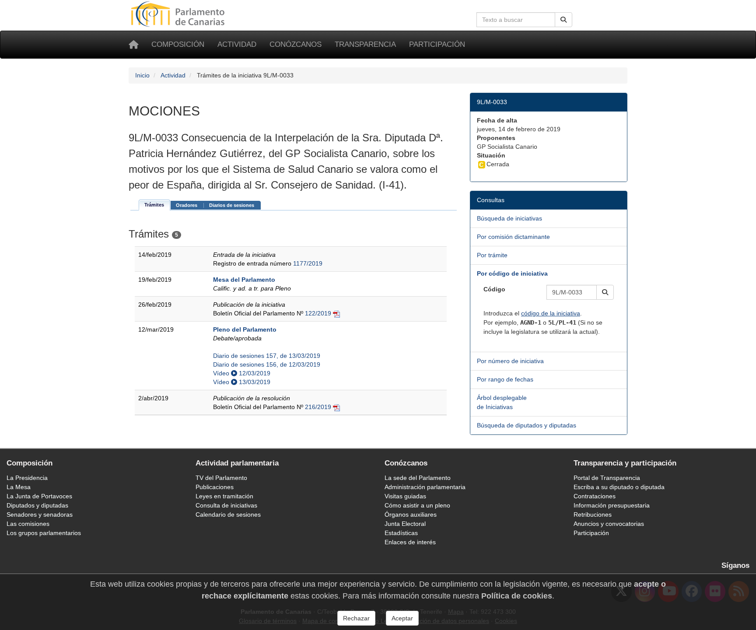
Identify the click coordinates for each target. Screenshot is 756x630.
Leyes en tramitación (224, 496)
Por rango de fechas (505, 379)
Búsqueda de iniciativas (509, 218)
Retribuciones (593, 514)
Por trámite (492, 255)
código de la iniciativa (550, 313)
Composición (177, 44)
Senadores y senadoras (40, 514)
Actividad (236, 44)
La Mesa (19, 486)
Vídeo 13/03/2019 (241, 381)
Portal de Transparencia (607, 477)
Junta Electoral (405, 523)
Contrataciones (595, 496)
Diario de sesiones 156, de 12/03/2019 (266, 364)
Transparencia (365, 44)
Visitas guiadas (405, 496)
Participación (437, 44)
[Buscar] (563, 19)
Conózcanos (296, 44)
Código (494, 289)
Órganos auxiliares (411, 514)
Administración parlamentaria (425, 486)
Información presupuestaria (612, 505)
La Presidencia (27, 477)
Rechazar (356, 618)
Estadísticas (401, 532)
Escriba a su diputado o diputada (619, 486)
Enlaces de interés (410, 542)
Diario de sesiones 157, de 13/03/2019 (266, 355)
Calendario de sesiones (228, 514)
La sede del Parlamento (418, 477)
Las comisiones (28, 523)
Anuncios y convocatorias (609, 523)
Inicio (142, 75)
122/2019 (318, 313)
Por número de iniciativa (510, 360)
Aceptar (402, 618)
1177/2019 (307, 263)
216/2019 (318, 406)
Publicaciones (215, 486)
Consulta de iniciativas (226, 505)
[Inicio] (133, 44)
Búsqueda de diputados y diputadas (526, 425)
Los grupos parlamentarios (44, 532)
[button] (605, 292)
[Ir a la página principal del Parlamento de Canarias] (179, 13)
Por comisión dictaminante (513, 236)
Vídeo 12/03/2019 (241, 373)
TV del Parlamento (221, 477)
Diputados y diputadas (37, 505)
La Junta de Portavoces (39, 496)
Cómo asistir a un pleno (417, 505)
